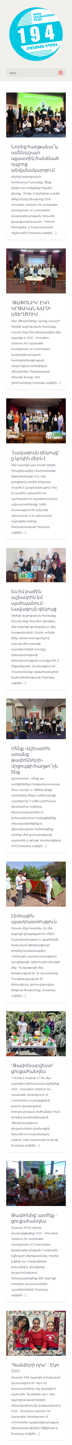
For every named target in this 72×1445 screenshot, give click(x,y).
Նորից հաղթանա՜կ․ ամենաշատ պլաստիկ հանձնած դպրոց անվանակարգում (35, 158)
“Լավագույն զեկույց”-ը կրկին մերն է (36, 455)
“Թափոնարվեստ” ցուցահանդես (32, 1068)
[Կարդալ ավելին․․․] (42, 233)
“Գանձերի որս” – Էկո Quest (35, 1368)
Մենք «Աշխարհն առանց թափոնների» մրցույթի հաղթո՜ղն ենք (34, 760)
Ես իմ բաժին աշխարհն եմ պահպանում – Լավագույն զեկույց (34, 600)
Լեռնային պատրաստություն (34, 919)
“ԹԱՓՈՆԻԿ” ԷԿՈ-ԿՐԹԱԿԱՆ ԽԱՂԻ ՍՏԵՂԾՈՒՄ (31, 308)
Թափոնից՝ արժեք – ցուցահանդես (34, 1218)
